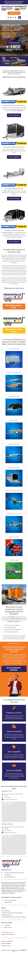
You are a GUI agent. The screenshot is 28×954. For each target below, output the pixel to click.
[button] (19, 17)
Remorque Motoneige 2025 (7, 232)
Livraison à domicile (14, 731)
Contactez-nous (7, 932)
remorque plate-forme (8, 191)
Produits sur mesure (14, 713)
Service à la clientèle (14, 770)
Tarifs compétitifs (14, 752)
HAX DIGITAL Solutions (16, 950)
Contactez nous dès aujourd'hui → (14, 3)
